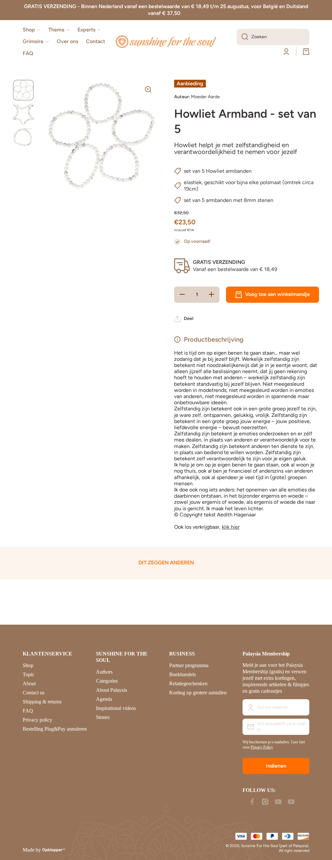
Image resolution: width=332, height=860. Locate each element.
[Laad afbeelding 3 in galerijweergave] (23, 138)
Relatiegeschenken (188, 683)
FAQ (28, 710)
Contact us (33, 692)
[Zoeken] (242, 37)
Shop (28, 665)
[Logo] (166, 41)
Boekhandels (182, 674)
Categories (107, 681)
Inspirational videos (116, 708)
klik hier (231, 527)
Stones (103, 717)
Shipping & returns (42, 701)
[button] (306, 51)
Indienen (276, 766)
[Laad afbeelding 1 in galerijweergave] (23, 90)
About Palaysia (111, 690)
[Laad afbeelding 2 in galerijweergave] (23, 114)
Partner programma (188, 665)
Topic (28, 674)
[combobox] (273, 37)
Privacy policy (37, 720)
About (29, 683)
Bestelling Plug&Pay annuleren (55, 729)
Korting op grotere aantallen (198, 692)
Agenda (104, 699)
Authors (104, 672)
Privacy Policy (262, 747)
